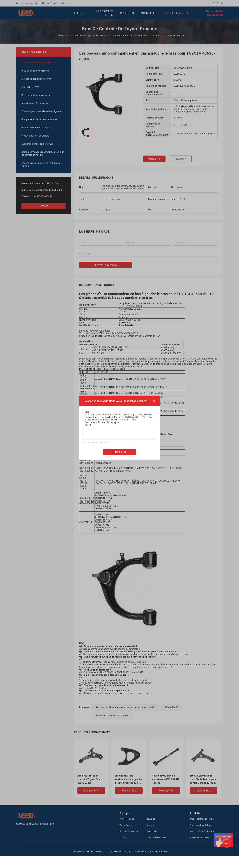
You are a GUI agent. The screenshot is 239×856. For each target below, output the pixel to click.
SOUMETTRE (119, 452)
